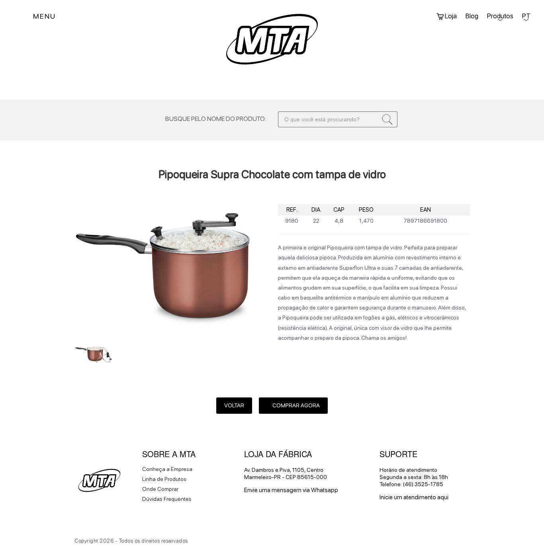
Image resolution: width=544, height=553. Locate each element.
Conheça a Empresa (167, 469)
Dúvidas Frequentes (167, 499)
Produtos (500, 16)
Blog (472, 16)
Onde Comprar (160, 489)
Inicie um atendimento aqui (414, 497)
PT (526, 16)
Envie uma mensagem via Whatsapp (291, 490)
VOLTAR (234, 405)
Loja (450, 16)
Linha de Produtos (164, 479)
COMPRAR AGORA (295, 405)
